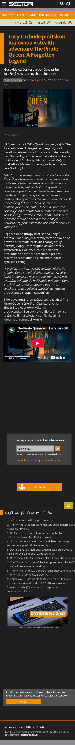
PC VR (6, 80)
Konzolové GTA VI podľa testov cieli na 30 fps (40, 579)
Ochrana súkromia (14, 727)
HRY (41, 15)
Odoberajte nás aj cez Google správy (40, 460)
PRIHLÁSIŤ (24, 701)
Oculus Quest (16, 80)
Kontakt (40, 727)
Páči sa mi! (39, 487)
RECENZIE (22, 15)
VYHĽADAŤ (21, 22)
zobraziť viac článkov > (19, 591)
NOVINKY (8, 15)
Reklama (30, 727)
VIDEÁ (33, 15)
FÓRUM (64, 15)
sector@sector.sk (29, 734)
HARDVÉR (52, 15)
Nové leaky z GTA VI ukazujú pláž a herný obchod (42, 558)
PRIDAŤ (41, 22)
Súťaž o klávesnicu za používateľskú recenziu (37, 627)
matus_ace (36, 80)
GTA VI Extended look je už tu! (31, 520)
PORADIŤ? (60, 22)
